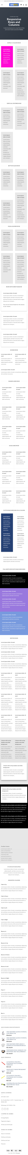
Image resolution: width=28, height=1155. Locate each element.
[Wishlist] (21, 4)
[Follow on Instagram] (5, 1109)
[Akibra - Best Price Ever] (14, 4)
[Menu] (2, 4)
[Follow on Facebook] (2, 1109)
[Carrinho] (26, 4)
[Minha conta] (23, 4)
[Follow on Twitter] (7, 1109)
